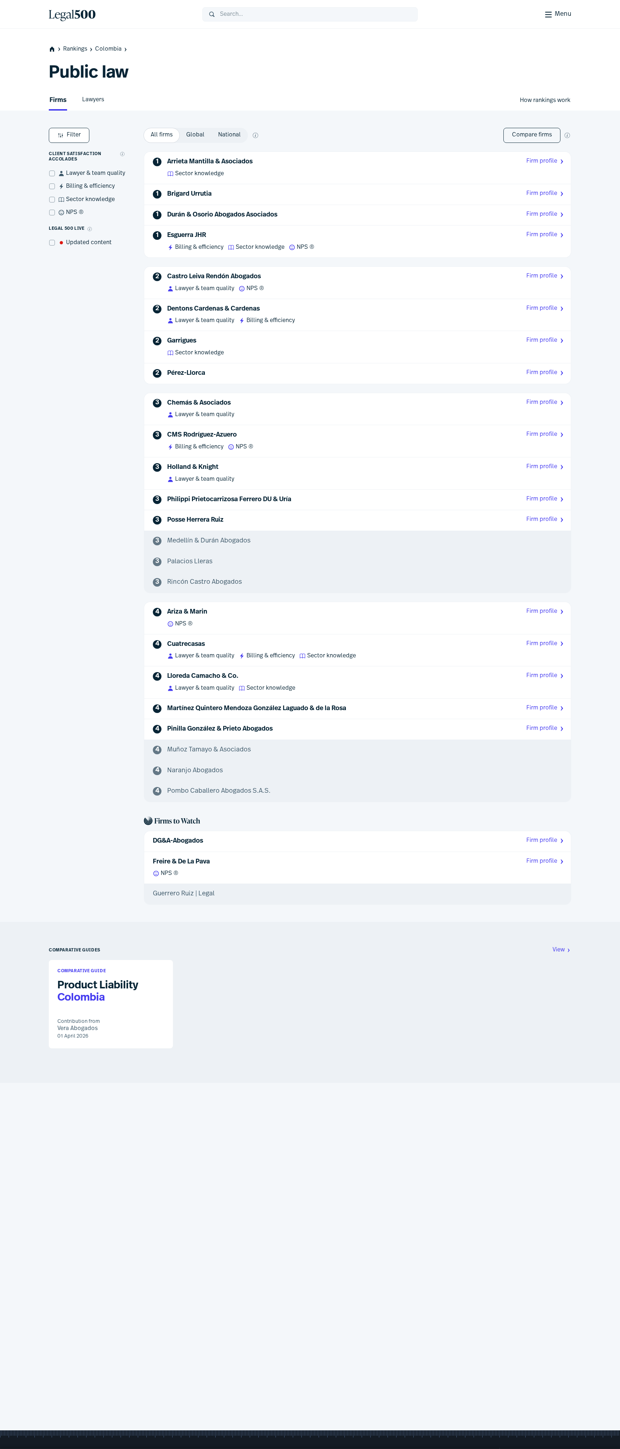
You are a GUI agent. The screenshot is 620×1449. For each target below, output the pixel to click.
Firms (58, 100)
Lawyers (93, 100)
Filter (74, 135)
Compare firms (532, 135)
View (559, 950)
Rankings (75, 49)
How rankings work (545, 100)
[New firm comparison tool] (567, 135)
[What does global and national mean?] (255, 135)
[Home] (120, 14)
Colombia (108, 49)
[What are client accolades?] (122, 154)
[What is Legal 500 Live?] (89, 229)
